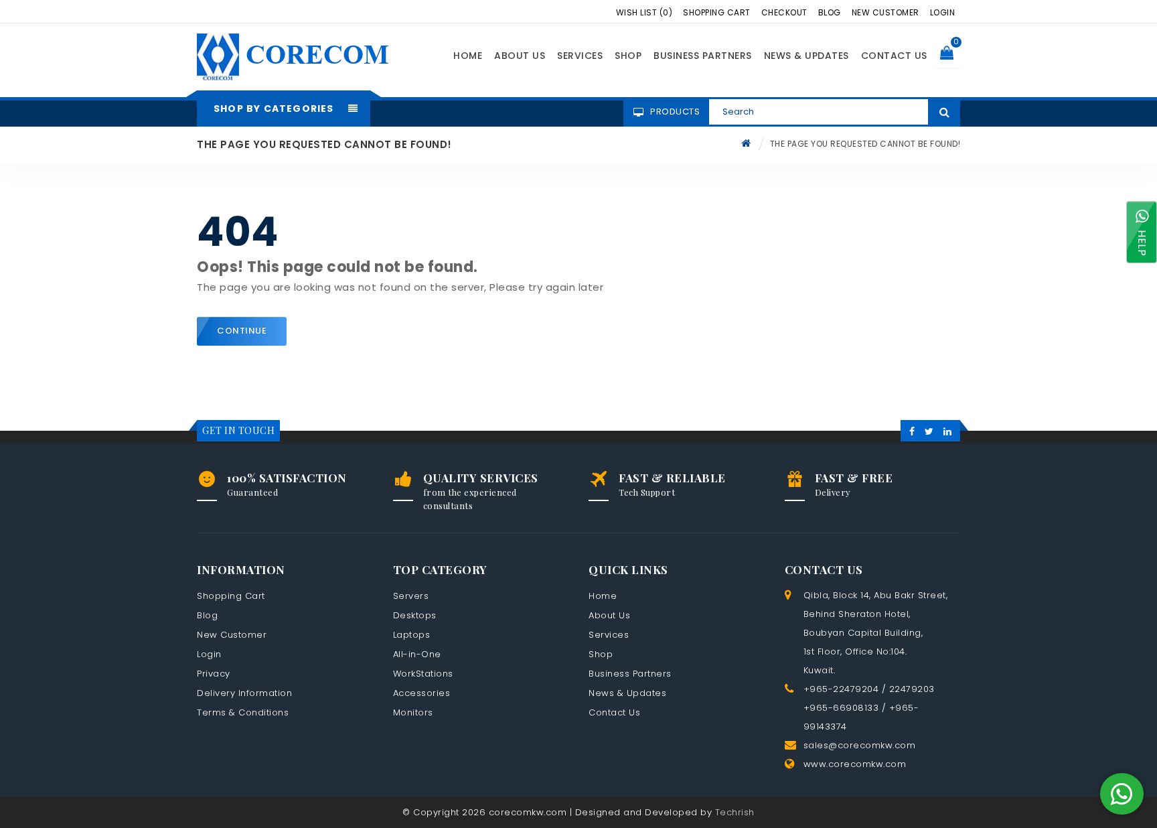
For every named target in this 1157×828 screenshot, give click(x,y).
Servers (411, 596)
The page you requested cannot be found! (865, 143)
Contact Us (894, 55)
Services (580, 55)
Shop (628, 55)
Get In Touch (238, 430)
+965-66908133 (841, 707)
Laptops (412, 634)
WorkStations (423, 673)
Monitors (413, 712)
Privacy (213, 673)
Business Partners (702, 55)
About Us (519, 55)
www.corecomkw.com (855, 764)
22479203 (912, 689)
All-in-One (417, 654)
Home (467, 55)
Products (675, 111)
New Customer (885, 12)
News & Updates (806, 55)
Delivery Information (244, 693)
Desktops (415, 615)
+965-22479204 (841, 689)
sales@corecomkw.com (859, 745)
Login (942, 12)
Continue (241, 330)
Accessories (422, 693)
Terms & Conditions (243, 712)
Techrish (735, 812)
